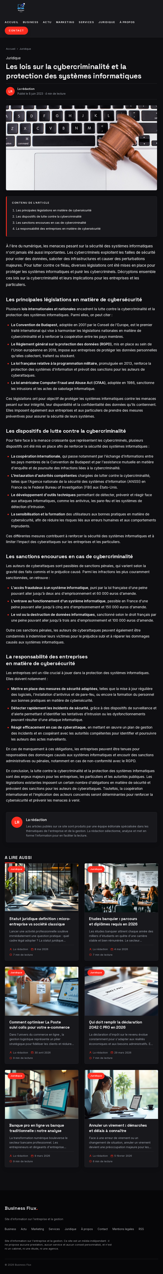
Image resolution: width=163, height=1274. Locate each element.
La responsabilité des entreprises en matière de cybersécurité (58, 228)
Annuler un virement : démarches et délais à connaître (118, 1128)
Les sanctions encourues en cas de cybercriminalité (51, 222)
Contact (16, 30)
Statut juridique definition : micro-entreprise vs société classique (39, 921)
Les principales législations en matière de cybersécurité (53, 210)
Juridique (106, 22)
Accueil (11, 22)
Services (86, 22)
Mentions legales (123, 1229)
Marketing (65, 22)
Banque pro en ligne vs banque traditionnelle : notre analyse (36, 1128)
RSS (141, 1229)
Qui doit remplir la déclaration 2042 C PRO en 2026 (115, 1025)
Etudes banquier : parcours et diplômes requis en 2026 (113, 921)
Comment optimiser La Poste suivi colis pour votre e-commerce (39, 1025)
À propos (127, 22)
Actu (47, 22)
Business (31, 22)
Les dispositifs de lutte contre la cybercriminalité (49, 216)
